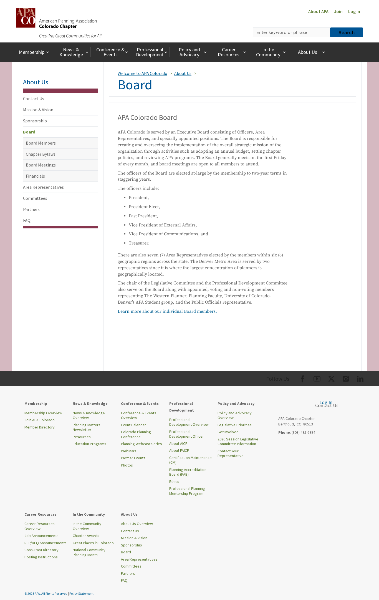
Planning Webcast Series (141, 443)
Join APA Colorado (39, 419)
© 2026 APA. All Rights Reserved (46, 593)
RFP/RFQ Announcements (45, 542)
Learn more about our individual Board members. (167, 311)
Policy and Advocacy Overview (235, 415)
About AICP (178, 443)
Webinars (129, 450)
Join (338, 11)
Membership (31, 52)
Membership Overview (43, 412)
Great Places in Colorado (93, 542)
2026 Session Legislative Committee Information (238, 442)
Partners (31, 209)
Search (346, 32)
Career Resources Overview (39, 526)
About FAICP (179, 450)
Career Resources (228, 52)
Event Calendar (133, 424)
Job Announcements (41, 535)
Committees (35, 198)
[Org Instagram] (346, 378)
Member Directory (39, 427)
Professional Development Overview (189, 422)
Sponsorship (35, 120)
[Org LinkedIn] (360, 378)
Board (29, 132)
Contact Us (33, 98)
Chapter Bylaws (40, 154)
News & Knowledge (71, 52)
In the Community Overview (87, 526)
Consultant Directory (41, 549)
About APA (318, 11)
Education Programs (89, 443)
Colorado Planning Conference (136, 434)
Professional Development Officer (186, 434)
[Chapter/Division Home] (59, 23)
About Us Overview (137, 523)
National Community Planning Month (89, 552)
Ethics (174, 481)
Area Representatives (43, 187)
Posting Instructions (41, 556)
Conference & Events (110, 52)
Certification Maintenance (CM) (190, 460)
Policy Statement (81, 593)
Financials (35, 176)
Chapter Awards (86, 535)
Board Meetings (41, 165)
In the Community (268, 52)
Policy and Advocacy (189, 52)
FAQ (27, 220)
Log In (354, 11)
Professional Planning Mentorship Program (187, 491)
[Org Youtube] (317, 378)
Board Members (41, 143)
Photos (127, 465)
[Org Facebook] (302, 378)
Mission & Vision (38, 109)
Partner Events (133, 457)
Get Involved (228, 431)
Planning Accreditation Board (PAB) (187, 472)
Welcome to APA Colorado (142, 73)
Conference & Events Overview (138, 415)
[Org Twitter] (331, 378)
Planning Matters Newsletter (86, 427)
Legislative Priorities (235, 424)
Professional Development (150, 52)
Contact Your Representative (231, 453)
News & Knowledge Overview (89, 415)
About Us (307, 52)
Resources (82, 436)
